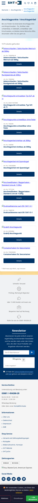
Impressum (7, 424)
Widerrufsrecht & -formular (13, 445)
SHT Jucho (6, 451)
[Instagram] (9, 479)
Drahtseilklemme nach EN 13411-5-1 (18, 212)
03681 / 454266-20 (10, 393)
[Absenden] (32, 352)
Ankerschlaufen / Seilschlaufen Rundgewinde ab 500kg (15, 82)
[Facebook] (3, 479)
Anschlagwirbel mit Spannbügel (16, 168)
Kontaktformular (20, 406)
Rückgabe (6, 441)
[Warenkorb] (35, 3)
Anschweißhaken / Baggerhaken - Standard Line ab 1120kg (17, 192)
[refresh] (23, 360)
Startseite (5, 10)
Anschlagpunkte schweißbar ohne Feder (17, 127)
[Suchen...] (25, 3)
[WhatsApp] (19, 479)
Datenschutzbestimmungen (23, 372)
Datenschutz (7, 420)
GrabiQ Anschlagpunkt (12, 233)
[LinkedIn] (24, 479)
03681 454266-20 (25, 320)
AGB (10, 374)
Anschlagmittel (16, 10)
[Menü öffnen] (3, 3)
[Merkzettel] (28, 3)
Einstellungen (18, 498)
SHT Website (7, 448)
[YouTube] (14, 479)
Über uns (6, 417)
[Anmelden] (32, 3)
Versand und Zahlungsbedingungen (16, 438)
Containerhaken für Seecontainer (16, 254)
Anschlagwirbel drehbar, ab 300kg (17, 147)
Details (19, 64)
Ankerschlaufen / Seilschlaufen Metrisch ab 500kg (15, 58)
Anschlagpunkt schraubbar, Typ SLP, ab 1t (18, 106)
